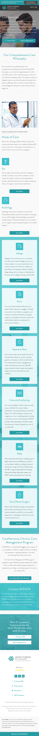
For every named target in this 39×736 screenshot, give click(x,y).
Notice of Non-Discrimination (24, 709)
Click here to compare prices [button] (31, 2)
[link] (19, 669)
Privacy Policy (32, 706)
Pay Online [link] (17, 690)
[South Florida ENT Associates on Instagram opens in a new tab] (19, 676)
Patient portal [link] (18, 686)
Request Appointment (27, 41)
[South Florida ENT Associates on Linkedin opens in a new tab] (23, 676)
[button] (36, 7)
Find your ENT (11, 41)
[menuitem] (15, 676)
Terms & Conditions (26, 711)
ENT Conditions (19, 695)
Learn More (19, 191)
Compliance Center (7, 706)
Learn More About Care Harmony (19, 578)
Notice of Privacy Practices (20, 706)
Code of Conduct (10, 709)
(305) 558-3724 (6, 727)
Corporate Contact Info (14, 711)
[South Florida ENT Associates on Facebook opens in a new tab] (15, 676)
